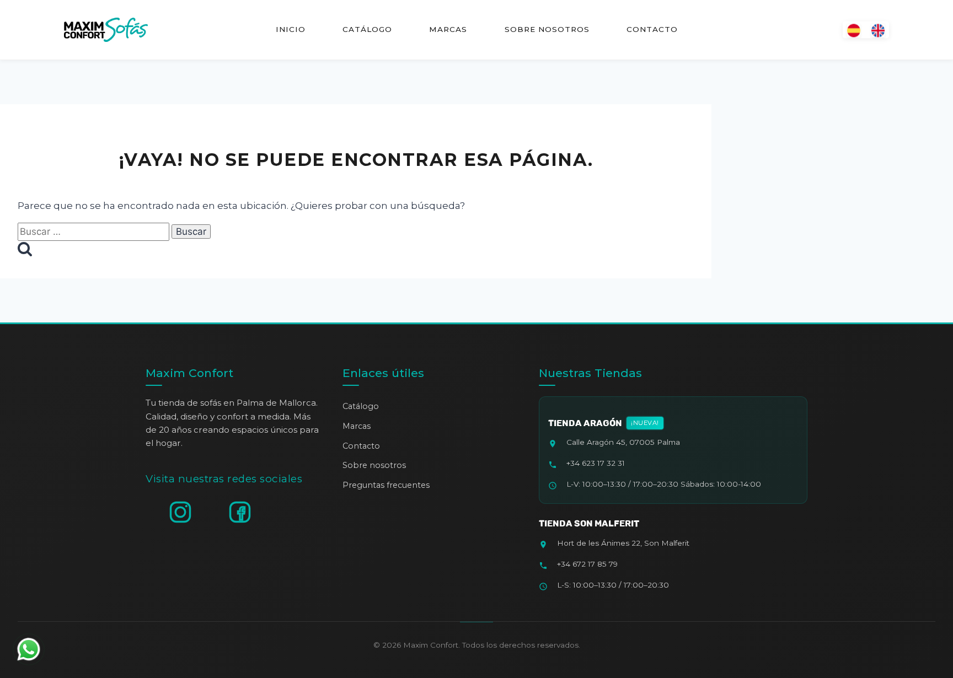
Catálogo (367, 29)
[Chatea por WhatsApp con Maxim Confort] (28, 649)
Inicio (291, 29)
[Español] (853, 29)
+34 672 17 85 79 (587, 563)
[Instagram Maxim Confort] (180, 512)
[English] (878, 29)
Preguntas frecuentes (386, 485)
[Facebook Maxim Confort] (239, 512)
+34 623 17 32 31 (595, 463)
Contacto (651, 29)
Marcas (448, 29)
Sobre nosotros (546, 29)
